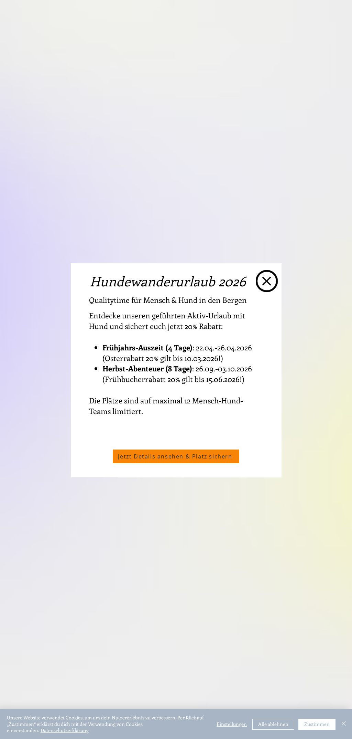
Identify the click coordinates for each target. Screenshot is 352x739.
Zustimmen (317, 724)
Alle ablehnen (273, 724)
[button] (267, 281)
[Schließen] (344, 724)
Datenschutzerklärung (65, 730)
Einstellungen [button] (232, 724)
